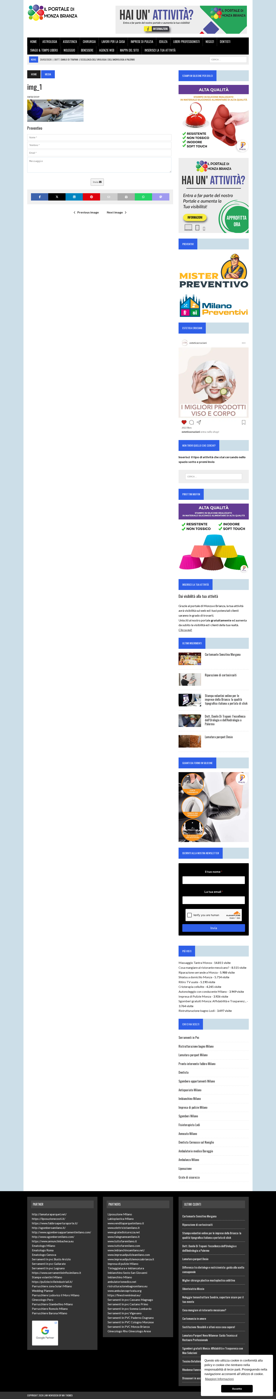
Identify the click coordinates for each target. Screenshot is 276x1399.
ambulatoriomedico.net (122, 1281)
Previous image (88, 212)
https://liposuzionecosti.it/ (48, 1218)
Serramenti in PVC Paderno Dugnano (131, 1317)
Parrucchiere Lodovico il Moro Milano (55, 1295)
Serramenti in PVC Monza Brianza (129, 1326)
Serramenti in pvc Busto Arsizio (51, 1259)
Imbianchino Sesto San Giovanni (127, 1272)
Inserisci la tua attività (160, 50)
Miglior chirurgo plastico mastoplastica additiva (208, 1280)
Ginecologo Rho (118, 1331)
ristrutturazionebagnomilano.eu (127, 1286)
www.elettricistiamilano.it (124, 1227)
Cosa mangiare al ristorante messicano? (204, 967)
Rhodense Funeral (191, 1370)
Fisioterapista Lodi (189, 1125)
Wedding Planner (43, 1290)
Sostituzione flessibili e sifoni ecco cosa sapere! (208, 1327)
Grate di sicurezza (189, 1177)
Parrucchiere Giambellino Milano (52, 1304)
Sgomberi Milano (188, 1116)
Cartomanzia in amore (194, 1318)
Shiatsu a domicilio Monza (195, 977)
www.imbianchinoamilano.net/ (126, 1250)
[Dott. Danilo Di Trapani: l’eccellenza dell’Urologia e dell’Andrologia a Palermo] (190, 724)
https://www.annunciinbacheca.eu (53, 1241)
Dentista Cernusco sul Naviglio (196, 1142)
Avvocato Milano (188, 1133)
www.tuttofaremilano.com (124, 1245)
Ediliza (163, 41)
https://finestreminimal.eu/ (124, 1295)
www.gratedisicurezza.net (124, 1232)
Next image (115, 212)
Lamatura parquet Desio (219, 737)
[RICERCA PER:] (228, 59)
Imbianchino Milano (190, 1098)
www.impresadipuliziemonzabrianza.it (131, 1259)
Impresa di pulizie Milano (193, 1107)
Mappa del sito (129, 50)
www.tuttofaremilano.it (122, 1241)
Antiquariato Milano (190, 1090)
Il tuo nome (213, 871)
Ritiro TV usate (188, 982)
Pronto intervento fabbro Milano (197, 1063)
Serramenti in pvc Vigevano (125, 1313)
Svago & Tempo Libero (44, 50)
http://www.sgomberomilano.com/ (53, 1236)
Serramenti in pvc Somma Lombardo (130, 1308)
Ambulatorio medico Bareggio (196, 1151)
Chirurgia (89, 41)
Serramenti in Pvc (189, 1037)
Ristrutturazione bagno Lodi (197, 1010)
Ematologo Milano (43, 1245)
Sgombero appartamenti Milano (197, 1081)
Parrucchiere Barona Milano (49, 1313)
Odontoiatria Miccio (193, 1289)
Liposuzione (185, 1168)
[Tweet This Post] (57, 197)
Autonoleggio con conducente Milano (203, 991)
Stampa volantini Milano (47, 1277)
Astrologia (49, 41)
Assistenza (70, 41)
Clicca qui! (185, 630)
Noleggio (69, 50)
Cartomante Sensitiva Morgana (223, 654)
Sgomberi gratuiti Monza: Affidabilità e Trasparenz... (212, 1001)
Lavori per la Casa (113, 41)
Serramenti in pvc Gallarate (49, 1263)
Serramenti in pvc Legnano (48, 1268)
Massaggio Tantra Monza (195, 962)
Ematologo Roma (43, 1250)
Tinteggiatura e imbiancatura (126, 1268)
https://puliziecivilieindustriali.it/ (52, 1281)
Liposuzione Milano (120, 1214)
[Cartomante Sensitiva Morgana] (190, 662)
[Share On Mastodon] (160, 197)
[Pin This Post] (91, 197)
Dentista (184, 1072)
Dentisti (225, 41)
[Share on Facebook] (39, 197)
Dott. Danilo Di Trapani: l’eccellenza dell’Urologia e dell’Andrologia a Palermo (225, 720)
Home (33, 41)
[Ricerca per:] (213, 476)
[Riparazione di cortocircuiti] (190, 683)
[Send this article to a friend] (108, 197)
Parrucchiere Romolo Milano (50, 1308)
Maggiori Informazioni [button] (219, 1379)
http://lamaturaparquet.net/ (49, 1214)
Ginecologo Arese (139, 1331)
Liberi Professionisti (186, 41)
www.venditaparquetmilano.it (126, 1223)
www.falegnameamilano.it (124, 1236)
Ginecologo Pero (42, 1299)
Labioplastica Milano (121, 1218)
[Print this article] (126, 197)
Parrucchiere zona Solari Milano (52, 1286)
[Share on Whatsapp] (143, 197)
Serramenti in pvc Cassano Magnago (130, 1299)
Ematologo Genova (44, 1254)
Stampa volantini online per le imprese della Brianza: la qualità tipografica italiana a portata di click (226, 699)
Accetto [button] (237, 1388)
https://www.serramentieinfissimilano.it (56, 1272)
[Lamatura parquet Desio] (190, 745)
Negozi (210, 41)
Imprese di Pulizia (142, 41)
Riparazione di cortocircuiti (221, 675)
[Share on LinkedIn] (74, 197)
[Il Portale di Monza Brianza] (62, 12)
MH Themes (67, 1395)
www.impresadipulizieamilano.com (129, 1254)
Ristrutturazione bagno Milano (196, 1046)
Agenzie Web (106, 50)
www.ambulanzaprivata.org (125, 1290)
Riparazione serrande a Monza (198, 972)
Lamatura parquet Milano (193, 1055)
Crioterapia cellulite (191, 986)
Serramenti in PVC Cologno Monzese (131, 1322)
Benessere (87, 50)
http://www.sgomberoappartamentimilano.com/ (61, 1232)
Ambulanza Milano (189, 1159)
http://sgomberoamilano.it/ (49, 1227)
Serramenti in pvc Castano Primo (128, 1304)
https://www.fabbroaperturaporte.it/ (55, 1223)
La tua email (213, 891)
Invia (96, 182)
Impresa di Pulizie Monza (195, 996)
